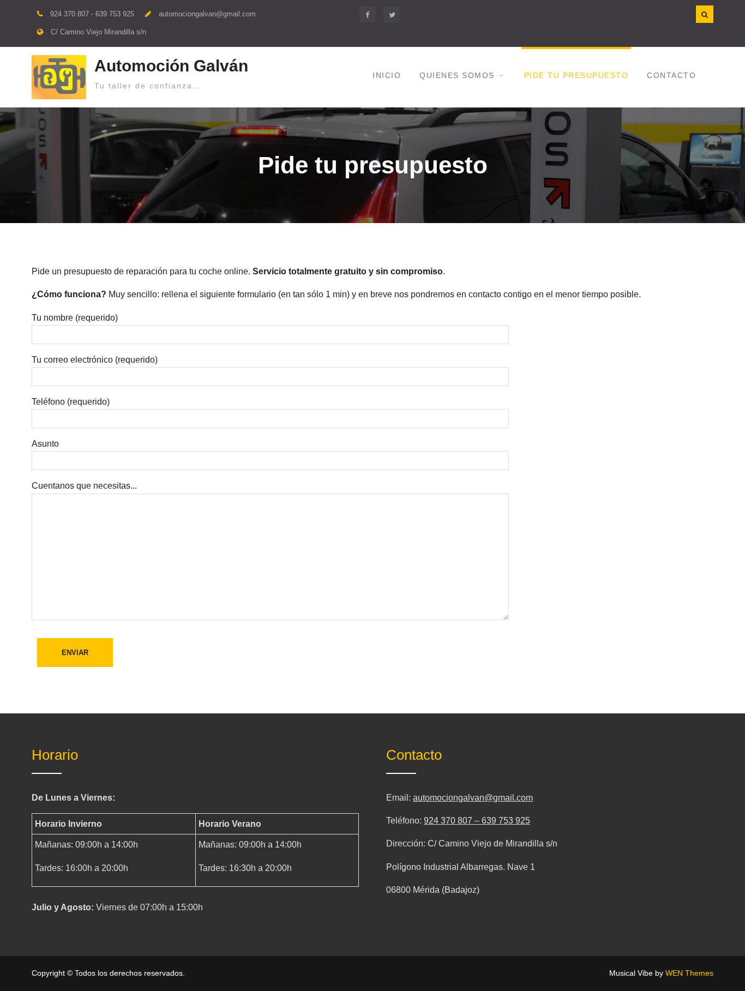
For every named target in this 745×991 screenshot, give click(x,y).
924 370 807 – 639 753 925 (477, 820)
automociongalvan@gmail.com (207, 14)
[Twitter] (391, 15)
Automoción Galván (171, 66)
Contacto (671, 75)
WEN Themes (689, 973)
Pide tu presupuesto (576, 75)
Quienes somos (457, 75)
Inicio (386, 75)
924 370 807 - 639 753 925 (92, 14)
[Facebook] (367, 15)
